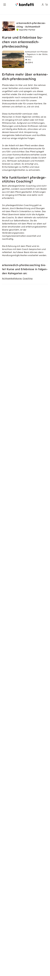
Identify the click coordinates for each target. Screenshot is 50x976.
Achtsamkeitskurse (12, 278)
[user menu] (42, 4)
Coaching (28, 278)
